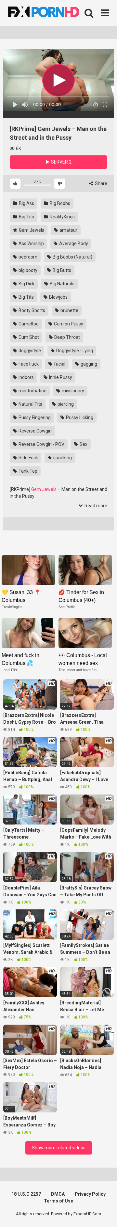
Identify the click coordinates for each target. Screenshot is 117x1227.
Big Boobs (59, 203)
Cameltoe (28, 323)
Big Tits (26, 216)
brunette (68, 310)
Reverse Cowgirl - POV (41, 444)
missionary (72, 390)
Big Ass (26, 203)
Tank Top (27, 471)
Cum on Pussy (68, 323)
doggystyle (29, 350)
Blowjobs (58, 297)
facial (59, 364)
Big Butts (61, 270)
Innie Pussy (60, 377)
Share (100, 183)
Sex (83, 444)
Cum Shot (28, 337)
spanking (62, 457)
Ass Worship (31, 243)
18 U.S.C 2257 (26, 1194)
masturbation (32, 390)
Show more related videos (58, 1147)
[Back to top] (105, 1213)
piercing (65, 404)
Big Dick (26, 283)
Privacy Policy (90, 1194)
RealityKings (62, 216)
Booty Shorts (31, 310)
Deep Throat (66, 337)
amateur (67, 230)
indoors (26, 377)
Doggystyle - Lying (74, 350)
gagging (88, 364)
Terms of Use (58, 1200)
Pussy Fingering (34, 417)
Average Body (73, 243)
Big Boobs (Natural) (72, 257)
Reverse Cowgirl (35, 430)
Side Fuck (28, 457)
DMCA (58, 1194)
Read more (95, 505)
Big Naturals (61, 283)
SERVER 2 (61, 162)
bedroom (27, 257)
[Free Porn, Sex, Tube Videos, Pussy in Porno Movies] (52, 13)
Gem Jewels (31, 230)
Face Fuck (28, 364)
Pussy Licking (79, 417)
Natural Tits (30, 404)
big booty (27, 270)
